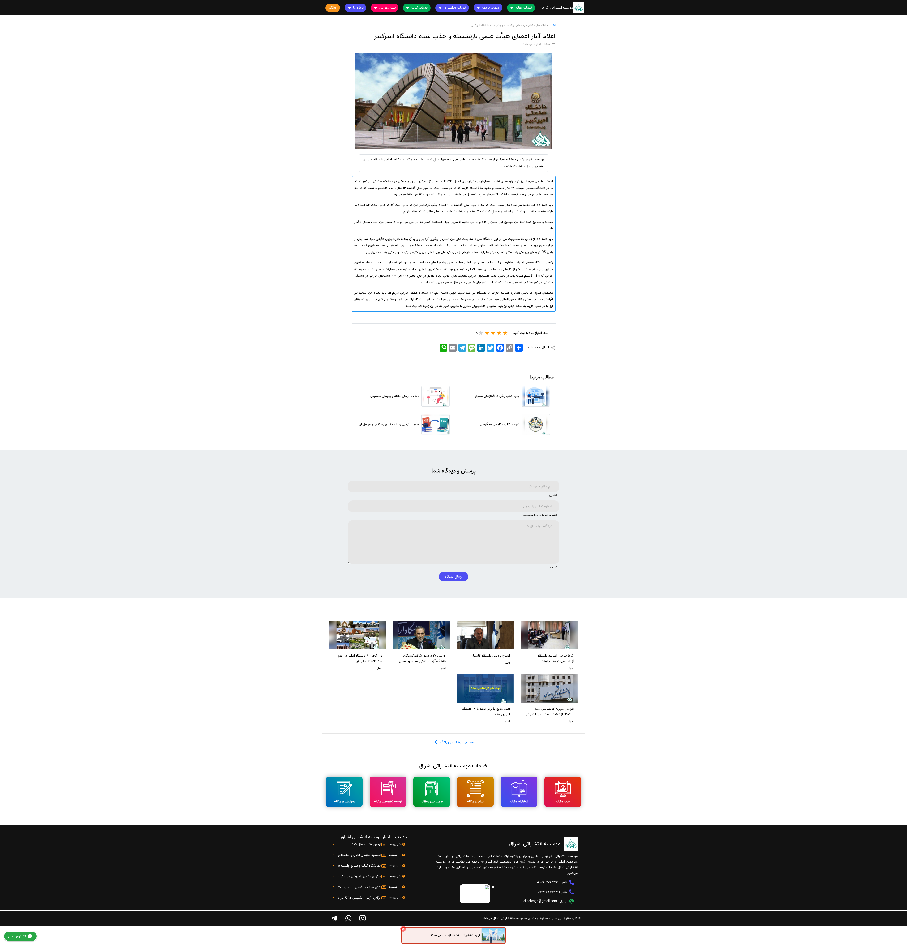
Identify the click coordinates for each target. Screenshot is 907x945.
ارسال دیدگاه (453, 577)
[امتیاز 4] (487, 333)
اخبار (552, 25)
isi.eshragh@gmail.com (540, 901)
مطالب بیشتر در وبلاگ (456, 742)
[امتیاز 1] (505, 333)
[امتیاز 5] (481, 333)
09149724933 (548, 892)
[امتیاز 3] (493, 333)
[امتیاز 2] (499, 333)
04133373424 (547, 882)
